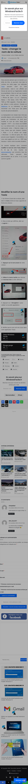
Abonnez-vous (18, 23)
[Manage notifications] (24, 780)
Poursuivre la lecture (14, 27)
